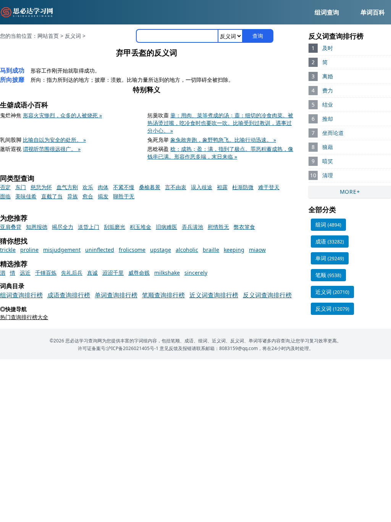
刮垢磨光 (114, 226)
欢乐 (87, 187)
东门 (20, 187)
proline (29, 249)
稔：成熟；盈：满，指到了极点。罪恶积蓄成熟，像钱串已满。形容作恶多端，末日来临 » (220, 152)
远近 (25, 272)
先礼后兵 (71, 272)
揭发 (103, 196)
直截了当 (52, 196)
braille (211, 249)
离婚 (327, 76)
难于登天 (269, 187)
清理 (327, 175)
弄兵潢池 (192, 226)
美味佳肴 (26, 196)
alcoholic (187, 249)
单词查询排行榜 (116, 295)
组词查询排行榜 (21, 295)
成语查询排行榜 (68, 295)
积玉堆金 (140, 226)
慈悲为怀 (41, 187)
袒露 (222, 187)
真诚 (92, 272)
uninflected (99, 249)
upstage (160, 249)
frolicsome (132, 249)
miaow (257, 249)
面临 (5, 196)
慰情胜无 (218, 226)
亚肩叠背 (10, 226)
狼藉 (327, 147)
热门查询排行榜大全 (24, 317)
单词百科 (372, 12)
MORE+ (350, 191)
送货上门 (88, 226)
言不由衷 (175, 187)
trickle (8, 249)
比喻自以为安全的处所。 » (54, 139)
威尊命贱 (139, 272)
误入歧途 (201, 187)
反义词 (73, 35)
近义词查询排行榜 (213, 295)
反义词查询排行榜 (267, 295)
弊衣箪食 (244, 226)
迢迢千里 (113, 272)
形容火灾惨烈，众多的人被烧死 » (62, 115)
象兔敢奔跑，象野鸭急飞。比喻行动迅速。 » (223, 139)
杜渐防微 (243, 187)
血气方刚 (67, 187)
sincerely (195, 272)
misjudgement (62, 249)
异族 (72, 196)
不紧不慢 (123, 187)
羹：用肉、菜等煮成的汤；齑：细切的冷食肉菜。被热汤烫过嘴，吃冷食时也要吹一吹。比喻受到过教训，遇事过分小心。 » (220, 123)
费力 (327, 90)
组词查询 (327, 12)
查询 (257, 35)
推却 (327, 118)
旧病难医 (166, 226)
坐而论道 (333, 132)
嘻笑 (327, 161)
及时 (327, 48)
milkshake (167, 272)
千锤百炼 (46, 272)
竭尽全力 (62, 226)
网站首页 (48, 35)
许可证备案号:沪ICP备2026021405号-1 (118, 348)
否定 (5, 187)
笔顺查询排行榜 (163, 295)
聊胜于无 (123, 196)
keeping (234, 249)
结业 (327, 104)
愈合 (87, 196)
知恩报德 (36, 226)
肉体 (103, 187)
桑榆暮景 (149, 187)
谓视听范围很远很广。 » (52, 148)
